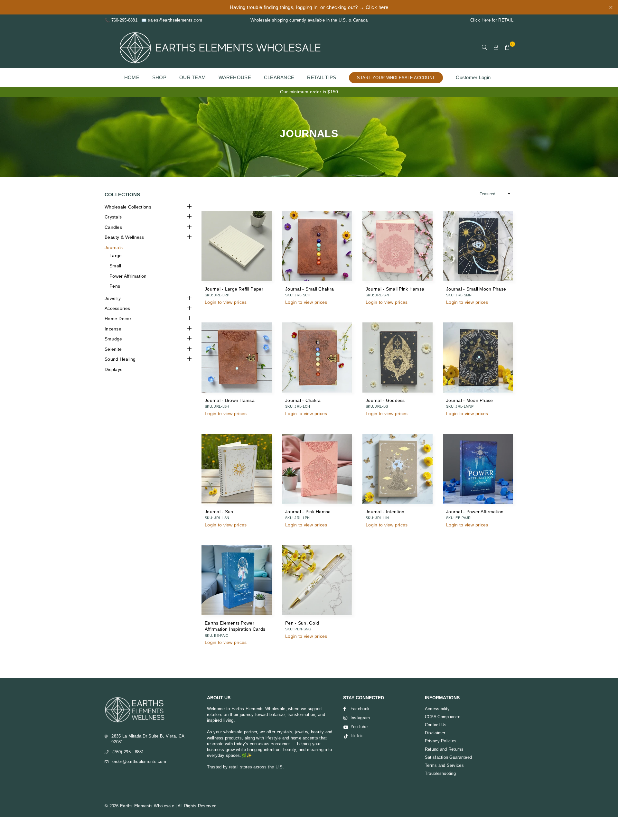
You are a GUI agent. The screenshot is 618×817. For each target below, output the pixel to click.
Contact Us (436, 724)
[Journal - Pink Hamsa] (317, 469)
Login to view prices (226, 302)
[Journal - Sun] (236, 469)
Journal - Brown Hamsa (230, 400)
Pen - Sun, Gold (302, 623)
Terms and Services (444, 765)
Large (115, 255)
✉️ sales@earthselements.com (171, 20)
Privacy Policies (440, 740)
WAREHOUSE (235, 77)
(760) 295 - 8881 (128, 751)
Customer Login (473, 77)
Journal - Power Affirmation (475, 511)
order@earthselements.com (139, 761)
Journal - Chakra (303, 400)
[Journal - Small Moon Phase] (478, 246)
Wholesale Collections (128, 206)
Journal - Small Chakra (309, 289)
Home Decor (118, 318)
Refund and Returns (444, 749)
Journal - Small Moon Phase (476, 289)
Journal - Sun (219, 511)
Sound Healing (120, 359)
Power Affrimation (128, 276)
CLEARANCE (279, 77)
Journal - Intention (385, 511)
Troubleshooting (440, 773)
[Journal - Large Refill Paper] (236, 246)
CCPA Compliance (442, 716)
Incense (113, 328)
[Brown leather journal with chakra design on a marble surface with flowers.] (317, 357)
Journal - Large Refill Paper (234, 289)
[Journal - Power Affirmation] (478, 469)
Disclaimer (435, 732)
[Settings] (496, 47)
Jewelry (113, 298)
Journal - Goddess (385, 400)
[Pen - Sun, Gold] (317, 580)
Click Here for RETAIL (491, 20)
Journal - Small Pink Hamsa (395, 289)
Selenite (113, 349)
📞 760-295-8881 (121, 20)
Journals (114, 247)
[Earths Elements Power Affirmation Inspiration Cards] (236, 580)
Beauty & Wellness (124, 237)
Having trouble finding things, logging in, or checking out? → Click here (309, 7)
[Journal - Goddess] (397, 357)
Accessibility (437, 708)
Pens (114, 286)
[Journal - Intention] (397, 469)
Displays (113, 369)
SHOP (159, 77)
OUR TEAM (192, 77)
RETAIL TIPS (321, 77)
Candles (113, 227)
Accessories (117, 308)
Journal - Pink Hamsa (308, 511)
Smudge (113, 338)
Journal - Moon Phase (469, 400)
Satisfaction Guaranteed (448, 757)
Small (115, 265)
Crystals (113, 216)
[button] (507, 47)
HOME (131, 77)
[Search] (484, 47)
